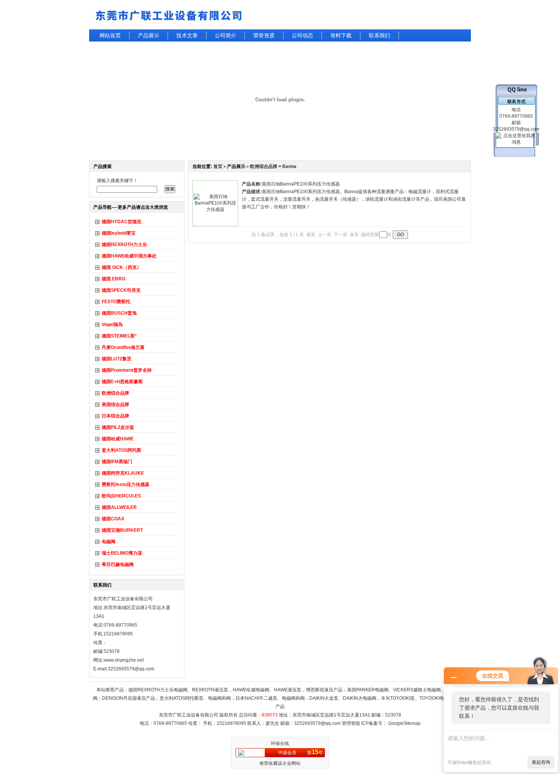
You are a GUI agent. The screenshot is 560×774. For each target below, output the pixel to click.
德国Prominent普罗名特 (127, 370)
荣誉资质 (264, 35)
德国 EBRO (113, 278)
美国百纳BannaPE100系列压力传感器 (301, 184)
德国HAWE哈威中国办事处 (129, 256)
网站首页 (110, 35)
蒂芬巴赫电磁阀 (118, 564)
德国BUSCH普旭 (119, 313)
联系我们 (379, 35)
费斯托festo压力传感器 (125, 484)
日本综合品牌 (115, 416)
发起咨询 (541, 762)
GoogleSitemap (404, 723)
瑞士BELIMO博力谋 (122, 553)
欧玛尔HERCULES (121, 496)
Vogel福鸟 (112, 324)
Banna (289, 166)
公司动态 (302, 35)
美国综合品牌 (115, 404)
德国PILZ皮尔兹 (118, 427)
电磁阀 (108, 541)
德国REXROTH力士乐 (124, 244)
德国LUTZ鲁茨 (116, 358)
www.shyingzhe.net (124, 660)
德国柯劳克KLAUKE (123, 473)
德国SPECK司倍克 (121, 290)
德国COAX (113, 518)
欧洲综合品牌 (115, 393)
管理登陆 (351, 723)
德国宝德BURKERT (122, 530)
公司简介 (225, 35)
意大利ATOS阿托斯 (121, 450)
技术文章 (187, 35)
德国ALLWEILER (119, 507)
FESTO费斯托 (116, 301)
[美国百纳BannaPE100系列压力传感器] (215, 209)
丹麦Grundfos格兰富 (123, 347)
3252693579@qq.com (317, 723)
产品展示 (148, 35)
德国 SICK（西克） (121, 267)
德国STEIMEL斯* (119, 336)
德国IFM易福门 (117, 461)
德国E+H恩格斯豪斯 (122, 381)
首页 (217, 166)
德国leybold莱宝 (119, 233)
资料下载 (341, 35)
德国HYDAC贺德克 (121, 221)
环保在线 (280, 743)
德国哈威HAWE (118, 438)
